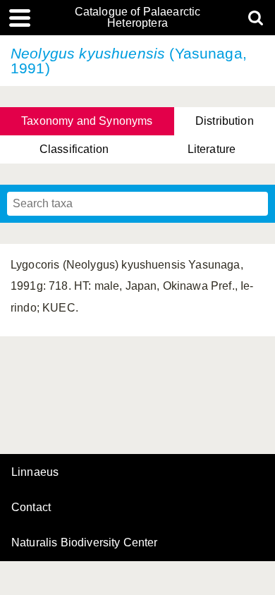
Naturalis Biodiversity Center (84, 542)
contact (31, 507)
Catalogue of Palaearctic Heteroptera (138, 17)
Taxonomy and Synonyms (86, 121)
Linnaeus (35, 472)
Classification (74, 149)
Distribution (224, 121)
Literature (212, 149)
